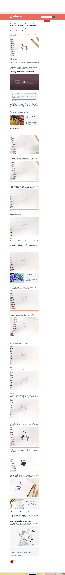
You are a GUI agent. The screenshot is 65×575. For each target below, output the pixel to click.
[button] (24, 82)
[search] (53, 17)
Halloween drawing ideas (25, 524)
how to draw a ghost (33, 505)
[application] (24, 80)
